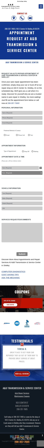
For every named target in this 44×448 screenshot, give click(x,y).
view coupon (10, 305)
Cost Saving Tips (10, 275)
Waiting (36, 151)
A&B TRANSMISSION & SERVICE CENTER (22, 62)
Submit (22, 254)
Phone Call (21, 135)
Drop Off (26, 151)
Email (7, 135)
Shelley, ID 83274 (33, 28)
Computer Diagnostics (13, 272)
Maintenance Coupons (22, 396)
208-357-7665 (10, 28)
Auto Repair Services (22, 393)
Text (31, 135)
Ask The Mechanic (11, 278)
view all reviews (22, 373)
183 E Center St (21, 28)
